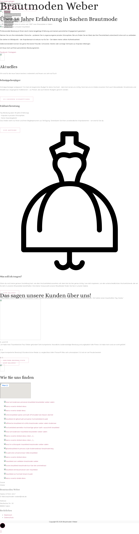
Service (8, 17)
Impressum (8, 515)
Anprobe (8, 23)
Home (7, 11)
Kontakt (8, 26)
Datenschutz (9, 517)
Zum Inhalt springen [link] (7, 1)
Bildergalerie (11, 20)
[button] (16, 99)
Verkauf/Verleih (12, 14)
